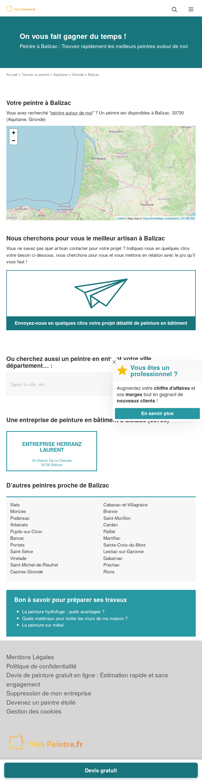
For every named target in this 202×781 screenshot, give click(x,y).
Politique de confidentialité (41, 666)
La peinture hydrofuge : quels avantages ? (63, 611)
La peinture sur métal (43, 624)
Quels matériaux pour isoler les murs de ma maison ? (75, 618)
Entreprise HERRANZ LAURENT (52, 446)
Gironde (78, 74)
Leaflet (121, 218)
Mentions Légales (30, 656)
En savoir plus (157, 413)
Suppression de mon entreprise (48, 693)
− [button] (13, 140)
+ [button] (13, 132)
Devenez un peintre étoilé (40, 702)
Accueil (12, 74)
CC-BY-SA (187, 218)
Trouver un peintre (35, 74)
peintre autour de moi (71, 112)
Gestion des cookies (34, 711)
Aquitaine (60, 74)
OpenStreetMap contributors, (162, 218)
